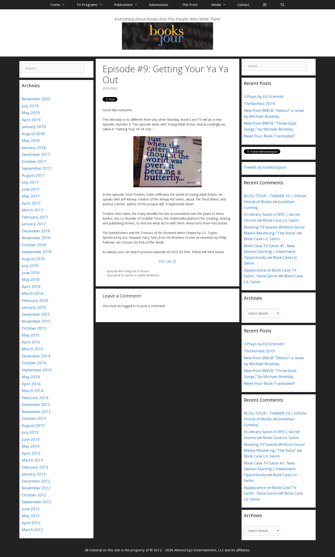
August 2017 (33, 175)
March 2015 (32, 349)
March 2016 (32, 293)
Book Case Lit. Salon (281, 220)
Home (55, 4)
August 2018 (33, 133)
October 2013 (34, 418)
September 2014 (37, 369)
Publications (123, 4)
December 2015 (36, 314)
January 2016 (34, 307)
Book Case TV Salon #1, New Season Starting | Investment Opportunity (270, 251)
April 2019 (31, 119)
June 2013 (31, 439)
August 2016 (33, 258)
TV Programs (87, 4)
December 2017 (36, 154)
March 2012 (32, 529)
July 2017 (30, 182)
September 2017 (37, 168)
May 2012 (31, 515)
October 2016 (34, 244)
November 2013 (36, 411)
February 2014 (35, 397)
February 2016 (35, 300)
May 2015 (31, 335)
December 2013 (36, 404)
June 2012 (31, 508)
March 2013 (32, 460)
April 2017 (31, 203)
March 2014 (32, 390)
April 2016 (31, 286)
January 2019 (34, 126)
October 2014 (34, 362)
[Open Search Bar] (282, 4)
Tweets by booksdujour (265, 167)
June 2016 (31, 272)
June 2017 (31, 189)
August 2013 (33, 425)
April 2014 (31, 383)
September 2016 (37, 251)
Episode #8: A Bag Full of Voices (128, 271)
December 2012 (36, 481)
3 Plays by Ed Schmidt (263, 96)
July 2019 (30, 105)
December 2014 (36, 356)
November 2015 (36, 321)
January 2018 (34, 147)
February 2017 (35, 217)
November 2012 (36, 487)
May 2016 (31, 279)
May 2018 (31, 140)
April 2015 (31, 342)
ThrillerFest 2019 (259, 103)
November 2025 (36, 98)
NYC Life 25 (167, 261)
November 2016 (36, 237)
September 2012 (37, 501)
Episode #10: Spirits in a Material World (132, 275)
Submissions (158, 4)
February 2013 (35, 467)
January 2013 (34, 474)
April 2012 (31, 522)
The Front (190, 4)
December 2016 (36, 231)
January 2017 (34, 223)
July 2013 (30, 432)
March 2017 (32, 210)
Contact (243, 4)
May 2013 (31, 446)
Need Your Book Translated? (269, 136)
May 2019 (31, 112)
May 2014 (31, 376)
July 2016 (30, 265)
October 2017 (34, 161)
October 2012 (34, 495)
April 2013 (31, 453)
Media (216, 4)
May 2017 (31, 196)
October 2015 (34, 328)
